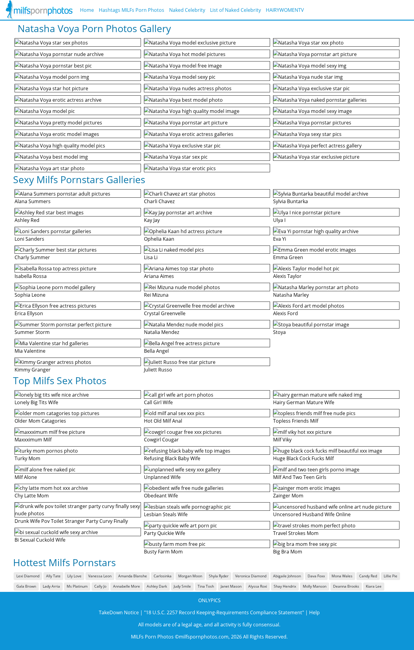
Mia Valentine (30, 351)
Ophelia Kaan (159, 239)
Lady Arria (51, 586)
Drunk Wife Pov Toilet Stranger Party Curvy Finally (71, 521)
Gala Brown (26, 586)
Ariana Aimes (159, 276)
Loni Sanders (29, 239)
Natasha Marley (291, 295)
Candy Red (368, 576)
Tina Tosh (206, 586)
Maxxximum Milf (33, 439)
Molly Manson (314, 586)
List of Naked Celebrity (235, 10)
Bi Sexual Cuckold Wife (40, 539)
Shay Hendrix (285, 586)
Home (87, 10)
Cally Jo (100, 586)
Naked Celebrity (187, 10)
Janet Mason (231, 586)
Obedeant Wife (161, 495)
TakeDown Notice (119, 612)
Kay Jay (152, 220)
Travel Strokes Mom (296, 533)
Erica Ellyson (29, 313)
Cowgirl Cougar (161, 439)
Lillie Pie (390, 576)
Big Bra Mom (287, 551)
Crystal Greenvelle (164, 313)
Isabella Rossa (31, 276)
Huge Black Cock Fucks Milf (303, 458)
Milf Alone (26, 477)
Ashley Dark (157, 586)
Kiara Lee (374, 586)
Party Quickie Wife (164, 533)
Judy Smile (182, 586)
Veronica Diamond (250, 576)
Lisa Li (151, 257)
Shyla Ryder (219, 576)
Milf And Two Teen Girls (299, 477)
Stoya (279, 332)
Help (314, 612)
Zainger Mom (288, 495)
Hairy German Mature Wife (303, 402)
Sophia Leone (30, 295)
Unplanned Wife (162, 477)
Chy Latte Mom (32, 495)
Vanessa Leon (100, 576)
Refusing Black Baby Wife (172, 458)
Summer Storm (32, 332)
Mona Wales (342, 576)
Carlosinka (163, 576)
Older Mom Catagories (40, 420)
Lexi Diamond (27, 576)
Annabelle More (126, 586)
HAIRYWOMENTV (285, 10)
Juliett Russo (158, 369)
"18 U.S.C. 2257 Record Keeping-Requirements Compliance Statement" (224, 612)
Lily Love (74, 576)
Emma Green (288, 257)
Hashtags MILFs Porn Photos (131, 10)
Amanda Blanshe (132, 576)
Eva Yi (279, 239)
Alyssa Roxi (257, 586)
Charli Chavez (159, 201)
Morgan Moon (190, 576)
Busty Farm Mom (163, 551)
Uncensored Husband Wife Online (312, 514)
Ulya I (279, 220)
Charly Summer (32, 257)
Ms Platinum (77, 586)
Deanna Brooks (346, 586)
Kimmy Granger (33, 369)
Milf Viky (282, 439)
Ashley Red (27, 220)
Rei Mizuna (156, 295)
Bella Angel (156, 351)
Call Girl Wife (158, 402)
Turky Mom (27, 458)
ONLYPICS (209, 600)
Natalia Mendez (161, 332)
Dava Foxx (316, 576)
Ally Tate (53, 576)
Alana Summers (33, 201)
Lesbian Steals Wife (166, 514)
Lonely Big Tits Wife (36, 402)
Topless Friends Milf (295, 420)
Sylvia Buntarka (290, 201)
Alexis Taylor (287, 276)
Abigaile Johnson (287, 576)
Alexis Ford (285, 313)
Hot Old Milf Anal (163, 420)
